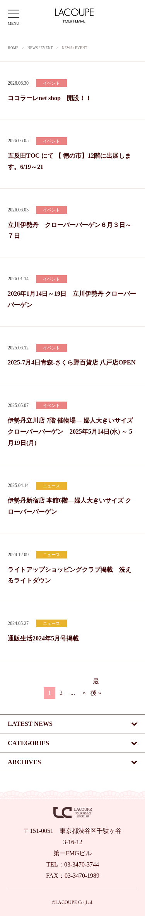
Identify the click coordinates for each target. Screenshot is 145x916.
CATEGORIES (28, 743)
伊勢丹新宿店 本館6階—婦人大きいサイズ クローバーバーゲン (69, 506)
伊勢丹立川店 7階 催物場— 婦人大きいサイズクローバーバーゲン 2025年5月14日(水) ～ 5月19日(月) (70, 431)
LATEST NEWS (30, 723)
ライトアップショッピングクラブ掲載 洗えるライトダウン (69, 575)
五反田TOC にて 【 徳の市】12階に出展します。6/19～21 (69, 161)
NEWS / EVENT (40, 48)
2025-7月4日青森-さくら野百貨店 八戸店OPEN (72, 362)
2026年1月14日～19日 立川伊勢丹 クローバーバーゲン (72, 299)
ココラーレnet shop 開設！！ (50, 98)
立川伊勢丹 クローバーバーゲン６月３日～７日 (69, 230)
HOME (13, 48)
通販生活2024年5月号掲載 (43, 638)
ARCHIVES (24, 762)
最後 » (95, 682)
